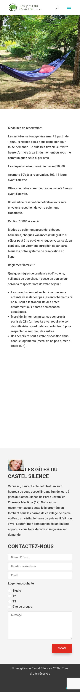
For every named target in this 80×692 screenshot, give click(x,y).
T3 (14, 601)
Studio (16, 590)
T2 (14, 596)
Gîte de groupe (22, 606)
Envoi (62, 648)
